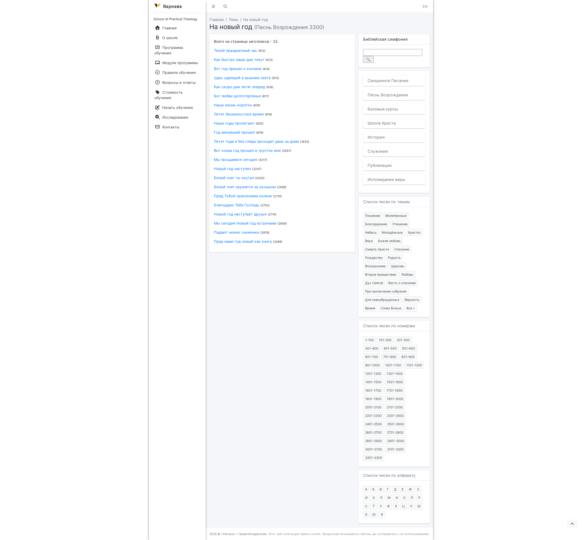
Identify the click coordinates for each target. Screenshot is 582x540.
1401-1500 (373, 382)
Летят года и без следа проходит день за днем (256, 141)
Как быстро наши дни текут (239, 59)
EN (425, 6)
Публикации (380, 165)
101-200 (385, 340)
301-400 (371, 348)
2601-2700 (373, 432)
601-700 (371, 357)
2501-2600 (395, 424)
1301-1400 (394, 373)
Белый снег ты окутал (234, 177)
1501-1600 (395, 382)
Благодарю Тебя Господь (236, 205)
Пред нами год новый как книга (243, 241)
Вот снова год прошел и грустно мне (247, 150)
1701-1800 (394, 390)
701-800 (389, 357)
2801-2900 (373, 441)
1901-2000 (395, 399)
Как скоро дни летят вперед (239, 87)
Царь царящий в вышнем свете (242, 77)
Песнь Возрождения (388, 94)
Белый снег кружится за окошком (245, 187)
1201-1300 (373, 373)
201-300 (403, 340)
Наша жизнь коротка (233, 105)
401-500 (390, 348)
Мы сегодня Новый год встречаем (245, 223)
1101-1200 (414, 365)
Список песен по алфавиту (389, 475)
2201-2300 (373, 416)
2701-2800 (395, 432)
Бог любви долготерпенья (237, 96)
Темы (233, 19)
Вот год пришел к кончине (237, 68)
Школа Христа (382, 123)
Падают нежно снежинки (236, 232)
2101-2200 (395, 407)
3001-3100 (373, 449)
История (376, 137)
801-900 (408, 357)
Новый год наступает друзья (240, 214)
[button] (213, 6)
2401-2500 (373, 424)
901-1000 (372, 365)
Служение (378, 151)
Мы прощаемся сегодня (235, 159)
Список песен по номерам (389, 325)
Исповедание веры (386, 179)
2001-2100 (373, 407)
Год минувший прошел (234, 132)
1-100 (369, 340)
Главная (216, 19)
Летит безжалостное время (239, 114)
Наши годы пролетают (234, 123)
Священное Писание (388, 80)
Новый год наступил (232, 168)
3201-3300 (373, 458)
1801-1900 (373, 399)
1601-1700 (373, 390)
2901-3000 (395, 441)
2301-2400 (395, 416)
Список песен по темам (386, 201)
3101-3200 (395, 449)
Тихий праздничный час (235, 50)
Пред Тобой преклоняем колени (243, 196)
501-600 (408, 348)
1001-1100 (393, 365)
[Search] (225, 6)
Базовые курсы (383, 109)
